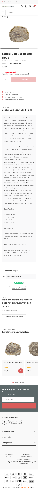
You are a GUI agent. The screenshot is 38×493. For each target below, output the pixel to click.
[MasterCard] (19, 474)
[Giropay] (19, 481)
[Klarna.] (31, 481)
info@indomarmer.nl (14, 276)
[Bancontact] (19, 478)
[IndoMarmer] (8, 7)
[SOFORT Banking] (31, 474)
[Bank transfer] (6, 474)
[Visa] (13, 478)
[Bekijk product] (20, 370)
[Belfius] (31, 478)
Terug (6, 17)
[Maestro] (25, 474)
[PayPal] (6, 478)
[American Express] (6, 481)
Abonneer (19, 406)
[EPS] (25, 481)
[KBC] (13, 481)
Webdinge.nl (25, 487)
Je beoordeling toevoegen (14, 317)
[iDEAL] (13, 474)
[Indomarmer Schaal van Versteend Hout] (13, 349)
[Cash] (19, 485)
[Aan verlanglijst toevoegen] (2, 86)
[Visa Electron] (25, 478)
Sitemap (32, 487)
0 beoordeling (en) (15, 63)
